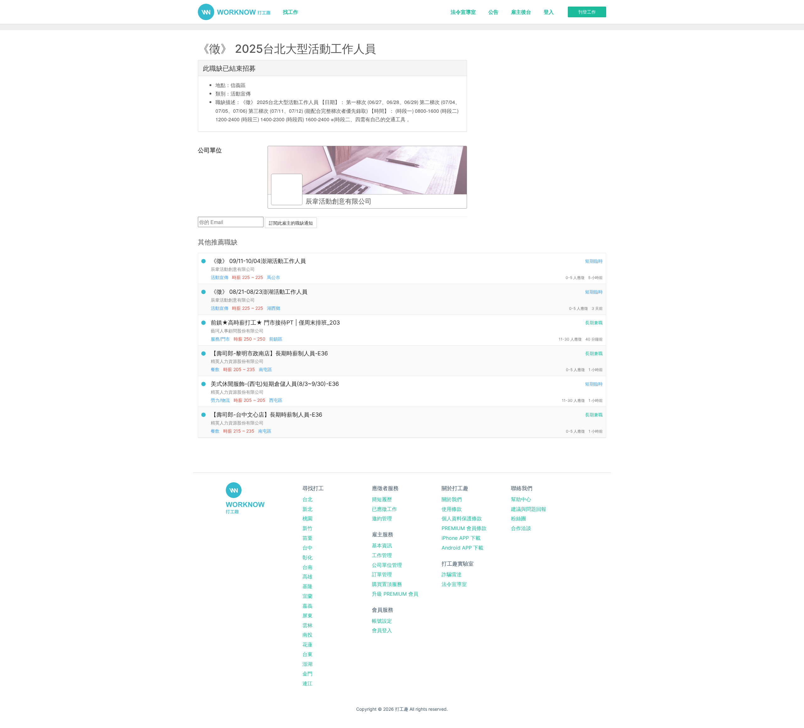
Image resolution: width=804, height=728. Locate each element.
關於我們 (452, 499)
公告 (493, 12)
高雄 (307, 576)
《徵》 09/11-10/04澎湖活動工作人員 (258, 261)
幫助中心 (521, 499)
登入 (549, 12)
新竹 (307, 528)
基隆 (307, 586)
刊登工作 (587, 11)
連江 (307, 683)
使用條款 (452, 509)
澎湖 (307, 664)
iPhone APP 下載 (461, 538)
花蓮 (307, 644)
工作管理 (382, 555)
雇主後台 (521, 12)
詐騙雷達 (452, 574)
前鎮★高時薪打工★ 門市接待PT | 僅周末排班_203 (275, 322)
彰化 (307, 557)
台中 (307, 548)
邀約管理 (382, 518)
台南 (307, 567)
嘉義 (307, 606)
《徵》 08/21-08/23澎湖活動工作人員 (259, 291)
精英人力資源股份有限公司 (237, 361)
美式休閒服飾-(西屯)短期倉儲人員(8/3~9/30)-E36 (275, 383)
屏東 (307, 615)
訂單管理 (382, 574)
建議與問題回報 (528, 509)
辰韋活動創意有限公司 (233, 269)
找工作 (290, 12)
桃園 (307, 518)
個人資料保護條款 (462, 518)
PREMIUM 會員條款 (464, 528)
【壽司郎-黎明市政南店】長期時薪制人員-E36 (269, 353)
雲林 (307, 625)
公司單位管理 (387, 565)
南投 (307, 635)
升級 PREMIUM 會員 (395, 594)
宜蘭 (307, 596)
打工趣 (234, 12)
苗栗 (307, 538)
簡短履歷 (382, 499)
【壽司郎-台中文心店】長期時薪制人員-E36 (266, 414)
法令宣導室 (463, 12)
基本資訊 (382, 545)
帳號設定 (382, 621)
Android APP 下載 (462, 548)
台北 (307, 499)
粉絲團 (518, 518)
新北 (307, 509)
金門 (307, 674)
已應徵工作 (384, 509)
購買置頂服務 (387, 584)
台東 (307, 654)
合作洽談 (521, 528)
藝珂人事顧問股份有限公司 (237, 330)
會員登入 (382, 630)
